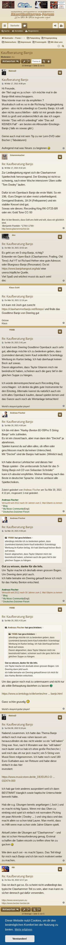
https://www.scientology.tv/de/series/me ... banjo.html (32, 693)
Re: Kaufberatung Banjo (17, 164)
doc (13, 57)
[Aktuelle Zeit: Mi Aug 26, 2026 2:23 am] (59, 46)
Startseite (14, 25)
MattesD (12, 71)
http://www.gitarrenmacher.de (15, 229)
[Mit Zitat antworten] (60, 73)
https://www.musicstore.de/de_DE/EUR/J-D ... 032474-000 (28, 778)
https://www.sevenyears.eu (14, 900)
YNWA (12, 330)
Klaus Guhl (14, 287)
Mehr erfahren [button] (23, 929)
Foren (25, 26)
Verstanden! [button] (19, 938)
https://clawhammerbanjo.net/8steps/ (23, 309)
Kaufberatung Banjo (17, 52)
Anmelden (19, 31)
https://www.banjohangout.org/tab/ (21, 268)
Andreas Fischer (17, 413)
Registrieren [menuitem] (62, 26)
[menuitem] (63, 46)
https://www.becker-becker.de (16, 903)
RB (13, 867)
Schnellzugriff (5, 26)
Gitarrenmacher (17, 155)
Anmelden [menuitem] (56, 26)
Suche (7, 31)
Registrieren (33, 31)
